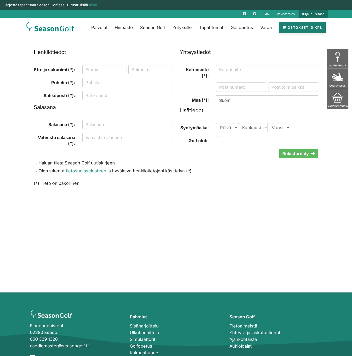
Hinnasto (124, 27)
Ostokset (300, 27)
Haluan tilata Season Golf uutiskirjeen (77, 162)
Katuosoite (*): (197, 72)
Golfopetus (242, 27)
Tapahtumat (211, 27)
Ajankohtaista (243, 339)
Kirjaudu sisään (313, 14)
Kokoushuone (144, 352)
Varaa (266, 27)
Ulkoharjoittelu (144, 332)
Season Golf (152, 27)
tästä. (93, 5)
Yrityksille (182, 27)
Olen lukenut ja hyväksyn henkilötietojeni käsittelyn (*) (115, 170)
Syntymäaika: (194, 127)
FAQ (266, 14)
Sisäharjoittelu (144, 325)
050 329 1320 (44, 339)
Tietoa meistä (243, 325)
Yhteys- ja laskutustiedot (254, 332)
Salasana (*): (61, 124)
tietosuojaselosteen (86, 170)
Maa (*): (200, 100)
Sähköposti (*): (59, 95)
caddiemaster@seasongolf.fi (59, 345)
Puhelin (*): (63, 82)
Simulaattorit (142, 339)
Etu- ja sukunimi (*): (54, 69)
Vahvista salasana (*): (56, 140)
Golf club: (198, 140)
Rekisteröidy (286, 14)
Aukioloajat (240, 346)
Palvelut (99, 27)
